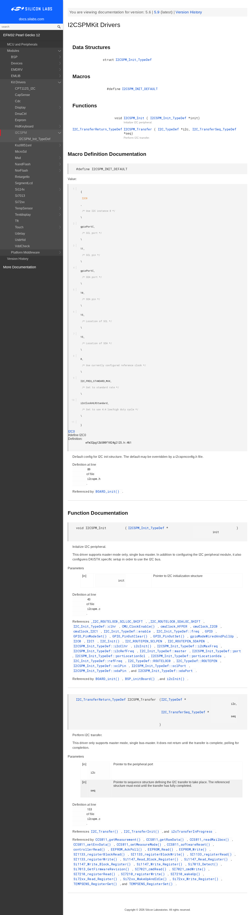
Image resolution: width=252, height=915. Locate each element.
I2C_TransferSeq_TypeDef (214, 129)
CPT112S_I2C (25, 88)
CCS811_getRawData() (166, 839)
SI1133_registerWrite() (96, 859)
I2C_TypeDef (169, 129)
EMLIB (15, 76)
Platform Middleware (25, 252)
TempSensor (24, 208)
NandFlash (23, 164)
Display (20, 107)
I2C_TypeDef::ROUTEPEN (197, 661)
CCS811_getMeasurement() (119, 839)
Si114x (20, 189)
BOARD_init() (108, 491)
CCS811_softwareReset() (189, 844)
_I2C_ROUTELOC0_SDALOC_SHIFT (175, 621)
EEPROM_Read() (161, 849)
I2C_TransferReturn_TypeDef (97, 129)
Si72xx (20, 202)
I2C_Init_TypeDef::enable (128, 631)
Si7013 (20, 195)
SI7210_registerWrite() (144, 874)
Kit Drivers (18, 82)
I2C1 (92, 641)
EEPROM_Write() (194, 849)
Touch (19, 227)
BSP (14, 57)
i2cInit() (143, 646)
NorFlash (21, 170)
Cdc (18, 101)
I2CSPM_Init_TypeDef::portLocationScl (111, 656)
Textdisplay (23, 214)
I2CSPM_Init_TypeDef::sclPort (160, 666)
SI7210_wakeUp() (186, 874)
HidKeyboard (24, 126)
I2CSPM (21, 132)
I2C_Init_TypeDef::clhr (95, 626)
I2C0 (77, 200)
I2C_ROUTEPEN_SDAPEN (187, 641)
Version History (17, 258)
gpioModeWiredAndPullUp (213, 636)
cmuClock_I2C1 (86, 631)
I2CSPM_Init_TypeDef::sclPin (100, 666)
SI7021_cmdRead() (151, 869)
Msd (18, 158)
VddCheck (22, 246)
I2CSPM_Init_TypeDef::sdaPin (100, 671)
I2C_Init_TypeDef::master (164, 651)
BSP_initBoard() (141, 679)
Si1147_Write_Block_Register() (103, 864)
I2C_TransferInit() (142, 831)
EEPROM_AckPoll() (127, 849)
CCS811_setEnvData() (93, 844)
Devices (16, 63)
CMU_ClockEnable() (139, 626)
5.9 (157, 12)
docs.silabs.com (31, 19)
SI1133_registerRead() (212, 854)
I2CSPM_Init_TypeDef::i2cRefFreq (104, 651)
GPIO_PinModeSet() (91, 636)
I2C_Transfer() (105, 831)
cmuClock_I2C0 (206, 626)
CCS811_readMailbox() (210, 839)
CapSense (22, 95)
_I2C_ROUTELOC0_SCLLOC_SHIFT (118, 621)
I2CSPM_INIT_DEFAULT (140, 89)
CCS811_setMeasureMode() (140, 844)
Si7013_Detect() (204, 864)
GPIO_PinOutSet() (169, 636)
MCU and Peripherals (22, 44)
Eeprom (20, 120)
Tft (17, 221)
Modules (13, 50)
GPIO (210, 631)
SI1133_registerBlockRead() (100, 854)
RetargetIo (22, 176)
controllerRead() (90, 849)
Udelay (20, 233)
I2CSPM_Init (135, 118)
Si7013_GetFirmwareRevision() (102, 869)
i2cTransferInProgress (192, 831)
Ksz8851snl (23, 145)
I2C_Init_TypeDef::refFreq (98, 661)
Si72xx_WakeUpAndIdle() (146, 879)
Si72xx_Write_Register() (196, 879)
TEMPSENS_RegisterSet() (152, 884)
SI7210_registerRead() (95, 874)
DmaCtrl (21, 113)
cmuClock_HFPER (175, 626)
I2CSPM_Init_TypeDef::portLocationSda (187, 656)
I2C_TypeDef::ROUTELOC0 (150, 661)
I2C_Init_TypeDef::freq (179, 631)
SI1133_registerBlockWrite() (158, 854)
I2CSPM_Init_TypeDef (34, 139)
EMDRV (17, 69)
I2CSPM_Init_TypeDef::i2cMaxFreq (188, 646)
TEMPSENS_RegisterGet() (96, 884)
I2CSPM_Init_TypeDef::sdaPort (166, 671)
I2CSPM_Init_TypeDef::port (216, 651)
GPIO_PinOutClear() (131, 636)
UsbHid (20, 240)
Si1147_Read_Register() (207, 859)
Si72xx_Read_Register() (96, 879)
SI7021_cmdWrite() (190, 869)
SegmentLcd (24, 183)
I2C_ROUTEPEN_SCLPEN (144, 641)
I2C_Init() (110, 641)
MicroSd (21, 151)
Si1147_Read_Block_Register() (152, 859)
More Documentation (19, 267)
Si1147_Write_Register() (160, 864)
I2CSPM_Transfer (139, 129)
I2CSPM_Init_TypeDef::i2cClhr (101, 646)
